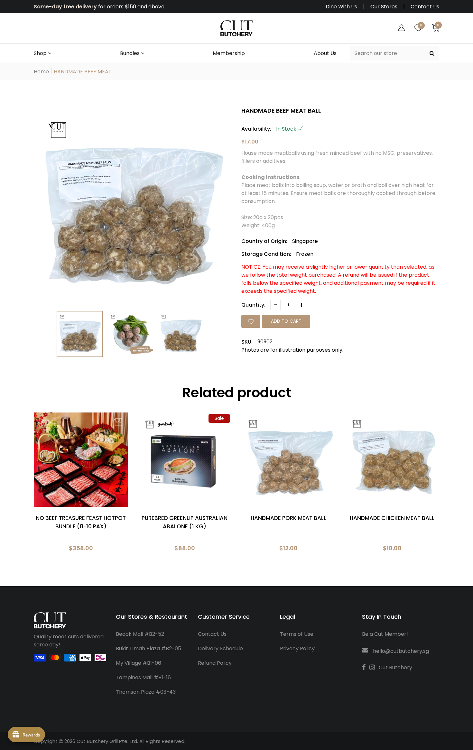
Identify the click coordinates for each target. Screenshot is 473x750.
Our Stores (383, 6)
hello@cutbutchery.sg (401, 651)
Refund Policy (215, 663)
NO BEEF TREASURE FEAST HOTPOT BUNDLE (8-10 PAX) (81, 522)
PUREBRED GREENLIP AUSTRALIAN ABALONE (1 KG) (184, 522)
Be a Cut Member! (385, 634)
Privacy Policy (297, 648)
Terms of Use (296, 634)
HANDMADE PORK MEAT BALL (288, 518)
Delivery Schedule (220, 648)
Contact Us (425, 6)
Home (41, 71)
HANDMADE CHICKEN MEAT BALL (392, 518)
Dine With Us (341, 6)
